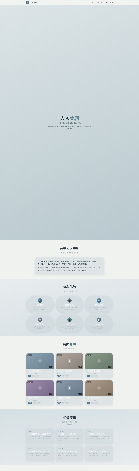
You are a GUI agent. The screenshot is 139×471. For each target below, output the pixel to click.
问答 (111, 2)
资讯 (107, 2)
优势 (98, 2)
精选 (102, 2)
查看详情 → (31, 441)
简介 (93, 2)
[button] (40, 361)
